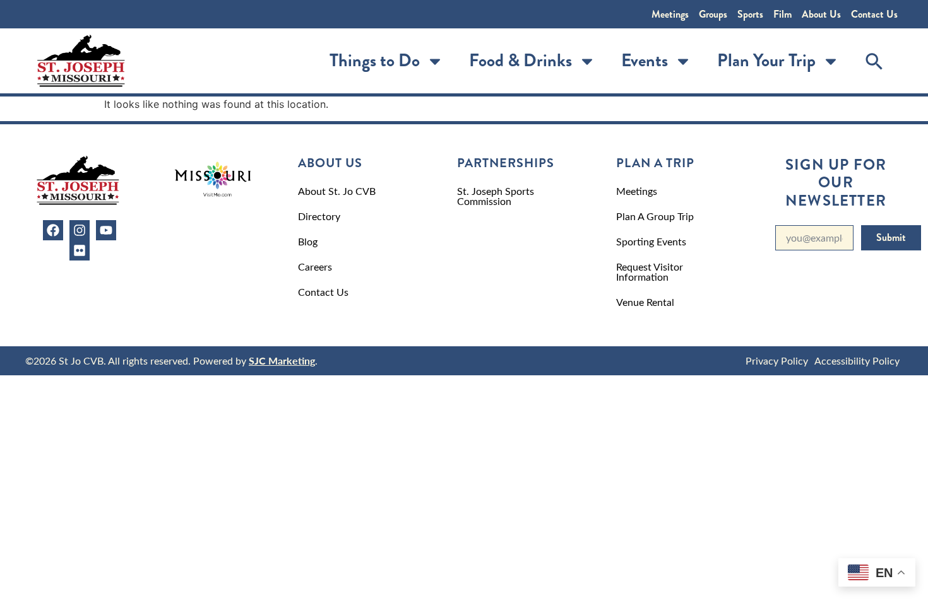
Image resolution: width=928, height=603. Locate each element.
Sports (750, 14)
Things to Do (375, 60)
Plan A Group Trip (655, 216)
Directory (319, 216)
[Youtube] (106, 230)
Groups (713, 14)
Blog (308, 241)
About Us (821, 14)
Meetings (670, 14)
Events (644, 60)
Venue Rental (645, 301)
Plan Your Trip (766, 60)
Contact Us (874, 14)
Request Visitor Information (649, 271)
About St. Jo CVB (337, 190)
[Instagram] (79, 230)
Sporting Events (651, 241)
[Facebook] (53, 230)
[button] (874, 61)
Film (782, 14)
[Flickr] (79, 250)
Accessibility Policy (857, 360)
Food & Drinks (520, 60)
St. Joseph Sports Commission (495, 196)
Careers (315, 266)
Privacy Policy (777, 360)
